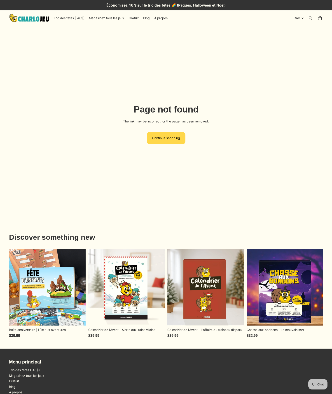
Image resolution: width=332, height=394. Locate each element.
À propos (15, 392)
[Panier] (320, 18)
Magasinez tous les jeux (26, 376)
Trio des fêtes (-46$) (24, 370)
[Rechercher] (310, 18)
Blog (12, 387)
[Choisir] (79, 319)
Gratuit (14, 381)
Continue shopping (166, 138)
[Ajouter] (158, 319)
